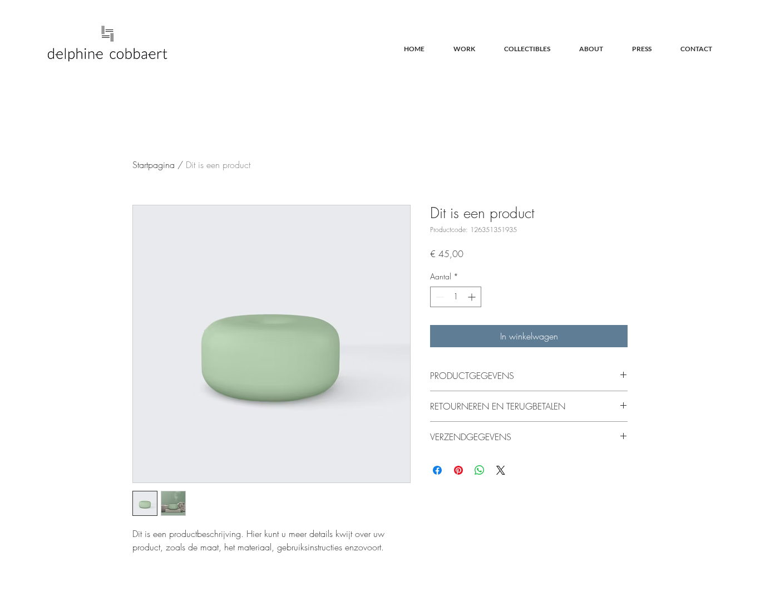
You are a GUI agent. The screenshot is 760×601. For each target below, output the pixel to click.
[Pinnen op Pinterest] (458, 470)
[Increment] (473, 297)
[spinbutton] (456, 297)
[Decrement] (439, 297)
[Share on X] (500, 470)
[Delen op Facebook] (437, 470)
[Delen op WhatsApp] (479, 470)
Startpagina (153, 165)
